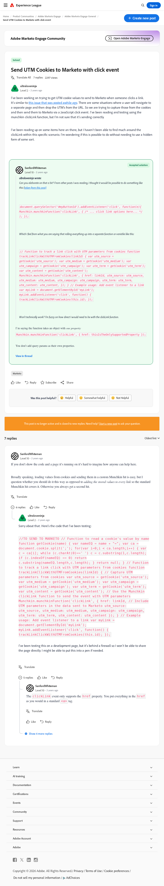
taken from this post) (35, 187)
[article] (81, 481)
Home (6, 16)
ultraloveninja (28, 86)
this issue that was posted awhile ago (53, 103)
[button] (141, 18)
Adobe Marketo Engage (49, 16)
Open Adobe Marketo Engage (132, 38)
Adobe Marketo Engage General (80, 16)
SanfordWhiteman (35, 167)
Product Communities (23, 16)
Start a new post (108, 423)
